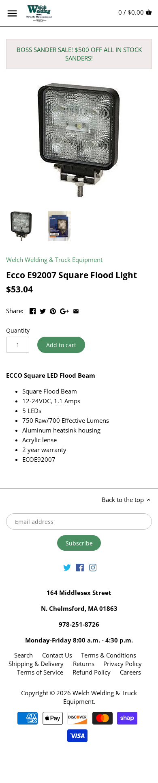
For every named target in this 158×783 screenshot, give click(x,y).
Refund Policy (92, 672)
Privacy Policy (122, 664)
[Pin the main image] (53, 310)
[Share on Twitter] (43, 310)
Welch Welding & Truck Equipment (54, 259)
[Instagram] (93, 566)
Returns (83, 664)
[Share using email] (76, 310)
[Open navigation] (12, 13)
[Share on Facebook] (33, 310)
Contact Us (57, 655)
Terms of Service (40, 672)
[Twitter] (67, 566)
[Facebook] (80, 566)
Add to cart (61, 345)
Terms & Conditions (108, 655)
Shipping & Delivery (37, 664)
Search (23, 655)
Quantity (18, 330)
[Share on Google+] (64, 310)
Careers (130, 672)
